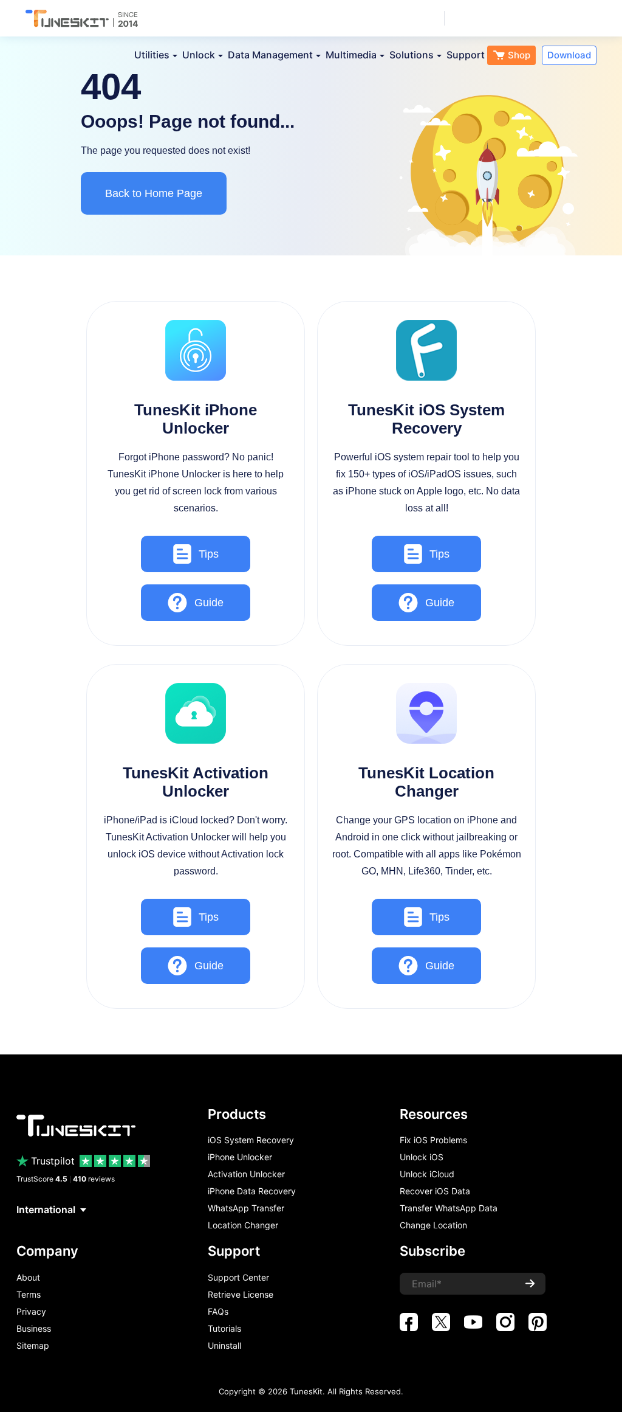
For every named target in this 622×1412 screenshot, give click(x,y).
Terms (28, 1295)
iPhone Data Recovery (252, 1191)
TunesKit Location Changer (426, 782)
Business (33, 1329)
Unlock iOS (421, 1157)
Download (569, 55)
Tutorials (224, 1329)
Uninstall (224, 1346)
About (28, 1277)
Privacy (31, 1312)
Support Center (238, 1277)
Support (465, 55)
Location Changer (243, 1225)
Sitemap (32, 1346)
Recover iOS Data (435, 1191)
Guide (209, 603)
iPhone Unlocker (240, 1157)
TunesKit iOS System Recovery (426, 419)
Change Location (433, 1225)
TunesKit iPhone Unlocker (195, 419)
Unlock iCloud (427, 1174)
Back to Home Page (153, 193)
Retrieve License (240, 1295)
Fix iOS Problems (433, 1140)
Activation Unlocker (246, 1174)
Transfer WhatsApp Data (448, 1208)
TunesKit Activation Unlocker (195, 782)
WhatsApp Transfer (246, 1208)
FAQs (218, 1312)
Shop (519, 55)
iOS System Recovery (251, 1140)
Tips (209, 554)
